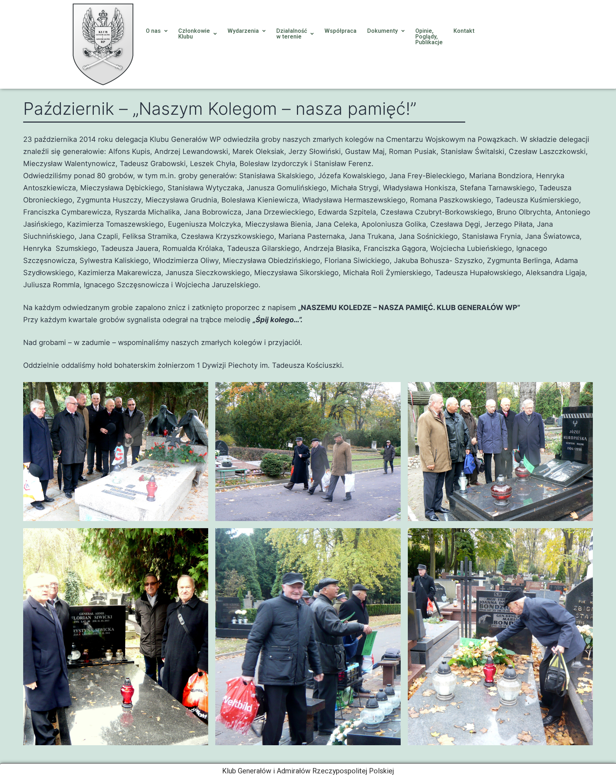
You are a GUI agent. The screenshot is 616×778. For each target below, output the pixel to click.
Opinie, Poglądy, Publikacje (429, 36)
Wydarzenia (243, 30)
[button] (156, 31)
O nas (153, 30)
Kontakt (463, 30)
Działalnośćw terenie (291, 33)
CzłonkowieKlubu (194, 33)
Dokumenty (382, 30)
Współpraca (340, 30)
